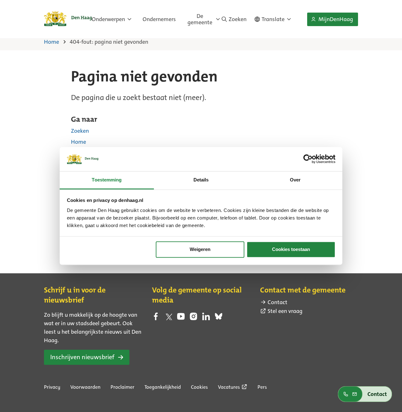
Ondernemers (159, 19)
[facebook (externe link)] (156, 318)
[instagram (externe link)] (193, 318)
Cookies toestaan (291, 249)
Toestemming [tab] (107, 179)
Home (78, 142)
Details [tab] (201, 179)
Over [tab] (295, 179)
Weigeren (200, 249)
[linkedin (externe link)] (206, 318)
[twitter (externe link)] (168, 318)
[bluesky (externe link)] (218, 318)
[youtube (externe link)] (181, 318)
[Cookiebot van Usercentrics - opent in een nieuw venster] (307, 159)
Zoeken (80, 131)
